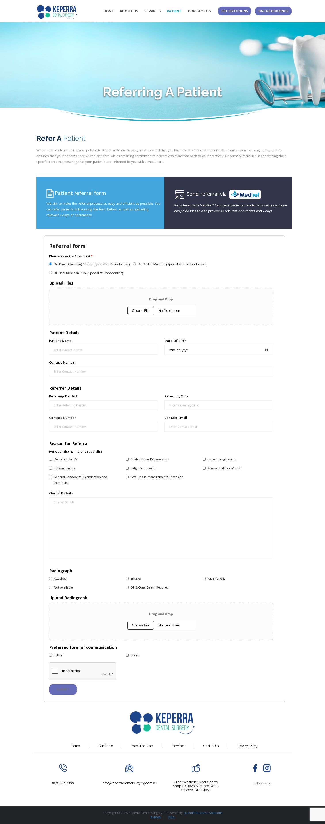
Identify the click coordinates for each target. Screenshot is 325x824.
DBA (171, 817)
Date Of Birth (175, 341)
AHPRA (156, 817)
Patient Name (60, 341)
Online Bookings (273, 11)
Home (75, 746)
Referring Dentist (63, 396)
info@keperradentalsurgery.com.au (129, 783)
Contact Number (62, 362)
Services (178, 746)
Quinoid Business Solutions (203, 813)
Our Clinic (106, 746)
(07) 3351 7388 (63, 783)
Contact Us (211, 746)
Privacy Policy (248, 746)
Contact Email (175, 418)
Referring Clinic (176, 396)
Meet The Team (143, 746)
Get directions (234, 11)
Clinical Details (61, 493)
